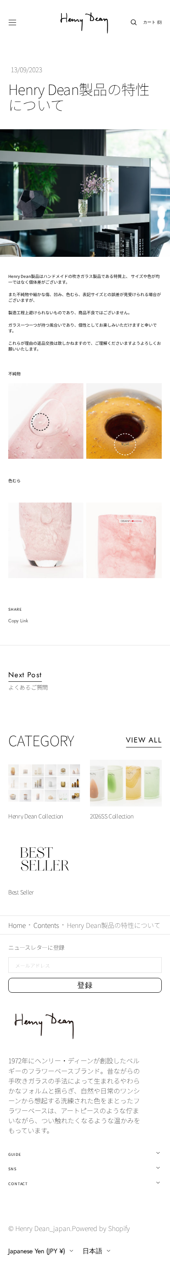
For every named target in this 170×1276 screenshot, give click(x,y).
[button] (12, 22)
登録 (85, 985)
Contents (46, 925)
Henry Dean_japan (42, 1228)
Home (17, 925)
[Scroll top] (158, 1264)
